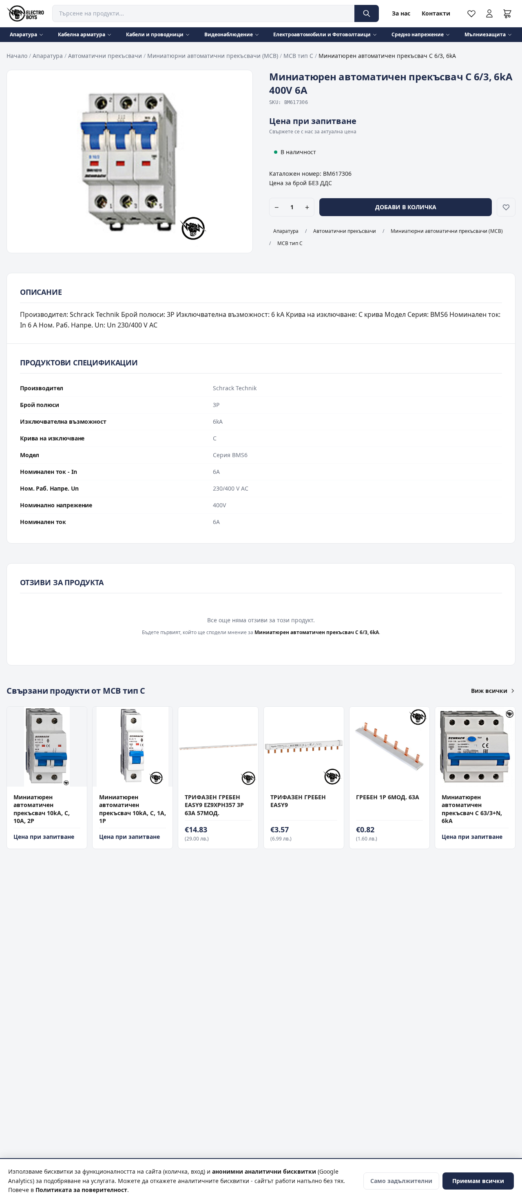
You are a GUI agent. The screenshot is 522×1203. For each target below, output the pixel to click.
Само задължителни (401, 1181)
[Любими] (471, 13)
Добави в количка (405, 207)
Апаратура (23, 34)
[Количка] (507, 13)
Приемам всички (478, 1181)
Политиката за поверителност (81, 1190)
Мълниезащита (485, 34)
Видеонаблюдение (228, 34)
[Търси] (366, 13)
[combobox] (203, 13)
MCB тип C (298, 56)
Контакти (436, 13)
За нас (401, 13)
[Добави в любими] (506, 207)
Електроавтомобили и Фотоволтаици (322, 34)
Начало (17, 56)
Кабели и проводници (155, 34)
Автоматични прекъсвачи (105, 56)
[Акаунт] (489, 13)
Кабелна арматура (81, 34)
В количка (43, 778)
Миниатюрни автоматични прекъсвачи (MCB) (212, 56)
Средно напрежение (418, 34)
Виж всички (489, 690)
